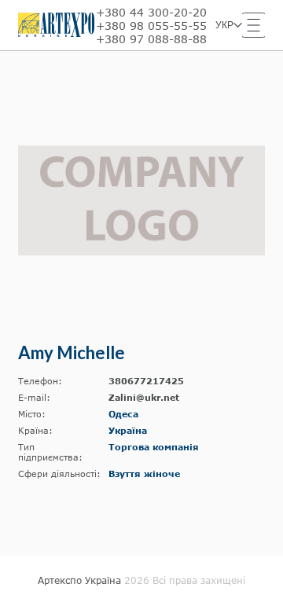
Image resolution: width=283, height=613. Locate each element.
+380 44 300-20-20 (151, 12)
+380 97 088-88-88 (151, 39)
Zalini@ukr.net (143, 397)
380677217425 (146, 381)
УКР (224, 25)
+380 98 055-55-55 (151, 25)
